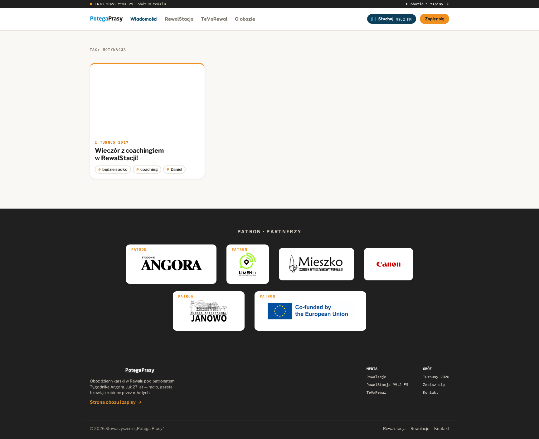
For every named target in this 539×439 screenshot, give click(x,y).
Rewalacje (376, 376)
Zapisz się (434, 18)
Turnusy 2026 (436, 376)
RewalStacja (179, 19)
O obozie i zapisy (424, 4)
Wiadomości (144, 19)
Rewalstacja (394, 428)
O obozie (245, 19)
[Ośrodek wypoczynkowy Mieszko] (316, 264)
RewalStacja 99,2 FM (387, 384)
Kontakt (430, 392)
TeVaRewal (214, 19)
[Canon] (388, 264)
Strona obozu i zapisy (113, 402)
